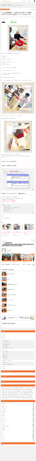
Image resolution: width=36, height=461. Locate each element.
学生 (3, 389)
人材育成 (4, 301)
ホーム (2, 333)
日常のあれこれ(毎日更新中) (5, 9)
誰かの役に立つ (20, 245)
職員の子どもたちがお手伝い (15, 264)
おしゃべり (21, 394)
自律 (29, 394)
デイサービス (18, 438)
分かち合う (28, 244)
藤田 (15, 245)
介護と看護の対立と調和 (10, 289)
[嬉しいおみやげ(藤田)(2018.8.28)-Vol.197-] (29, 227)
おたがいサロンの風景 (5, 340)
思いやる (6, 245)
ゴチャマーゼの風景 (5, 351)
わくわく (12, 244)
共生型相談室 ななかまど (5, 362)
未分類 (18, 440)
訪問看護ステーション (18, 403)
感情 (28, 392)
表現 (17, 245)
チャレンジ (20, 244)
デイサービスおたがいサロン (6, 342)
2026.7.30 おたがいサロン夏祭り (26, 264)
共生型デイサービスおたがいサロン (7, 371)
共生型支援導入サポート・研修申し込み (7, 360)
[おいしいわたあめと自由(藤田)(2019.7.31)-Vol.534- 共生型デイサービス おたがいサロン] (7, 227)
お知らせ (12, 394)
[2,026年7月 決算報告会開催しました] (6, 257)
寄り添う (7, 394)
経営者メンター (18, 417)
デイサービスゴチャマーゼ (5, 353)
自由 (13, 245)
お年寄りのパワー (29, 397)
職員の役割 (18, 397)
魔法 (13, 389)
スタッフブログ (16, 244)
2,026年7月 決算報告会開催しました (6, 264)
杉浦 (3, 394)
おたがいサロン (4, 275)
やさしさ (14, 391)
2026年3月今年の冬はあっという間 (11, 305)
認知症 (16, 394)
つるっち (10, 391)
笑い (11, 245)
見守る (25, 394)
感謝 (19, 391)
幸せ (33, 244)
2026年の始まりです (9, 310)
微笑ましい (3, 245)
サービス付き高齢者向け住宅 (6, 344)
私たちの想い (3, 335)
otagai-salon (3, 18)
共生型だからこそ (24, 244)
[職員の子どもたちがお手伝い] (17, 257)
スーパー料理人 (8, 389)
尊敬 (7, 397)
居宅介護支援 (18, 429)
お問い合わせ (3, 368)
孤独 (31, 391)
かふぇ (18, 431)
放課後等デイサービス (5, 355)
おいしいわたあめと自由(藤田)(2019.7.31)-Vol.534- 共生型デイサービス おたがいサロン (6, 233)
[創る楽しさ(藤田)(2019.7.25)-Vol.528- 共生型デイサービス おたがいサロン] (18, 227)
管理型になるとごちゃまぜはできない (12, 294)
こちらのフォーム (8, 211)
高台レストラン (4, 391)
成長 (24, 392)
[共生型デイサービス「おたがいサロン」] (7, 1)
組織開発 (18, 415)
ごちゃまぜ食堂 (18, 410)
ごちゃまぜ (4, 296)
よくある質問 (3, 366)
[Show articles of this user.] (4, 250)
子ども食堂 (24, 397)
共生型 (18, 436)
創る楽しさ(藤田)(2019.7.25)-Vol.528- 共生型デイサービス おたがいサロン (18, 233)
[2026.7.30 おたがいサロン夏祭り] (27, 257)
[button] (32, 1)
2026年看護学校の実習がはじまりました (12, 284)
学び (31, 244)
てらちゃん (23, 391)
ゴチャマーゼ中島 (4, 349)
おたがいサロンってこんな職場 (6, 244)
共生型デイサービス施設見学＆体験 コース (7, 364)
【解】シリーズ (18, 422)
